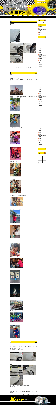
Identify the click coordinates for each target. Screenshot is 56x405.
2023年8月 (40, 105)
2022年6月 (40, 132)
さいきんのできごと (41, 30)
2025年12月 (40, 54)
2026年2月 (40, 50)
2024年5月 (40, 87)
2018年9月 (40, 146)
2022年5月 (40, 134)
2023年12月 (40, 97)
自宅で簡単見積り (41, 26)
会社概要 (38, 16)
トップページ (12, 16)
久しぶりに (12, 342)
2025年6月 (40, 64)
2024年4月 (40, 89)
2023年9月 (40, 103)
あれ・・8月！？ (41, 32)
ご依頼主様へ (28, 16)
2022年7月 (40, 130)
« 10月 (38, 163)
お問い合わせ (43, 16)
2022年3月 (40, 138)
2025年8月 (40, 62)
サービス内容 (17, 16)
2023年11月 (40, 99)
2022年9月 (40, 126)
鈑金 (11, 21)
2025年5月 (40, 66)
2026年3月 (40, 48)
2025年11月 (40, 56)
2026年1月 (40, 52)
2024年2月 (40, 93)
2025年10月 (40, 58)
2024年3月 (40, 91)
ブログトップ (40, 20)
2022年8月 (40, 128)
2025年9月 (40, 60)
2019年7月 (40, 144)
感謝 (39, 34)
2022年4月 (40, 136)
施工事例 (22, 16)
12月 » (45, 163)
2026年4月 (40, 46)
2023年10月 (40, 101)
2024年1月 (40, 95)
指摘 (39, 28)
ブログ (33, 16)
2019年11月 (40, 142)
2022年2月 (40, 140)
